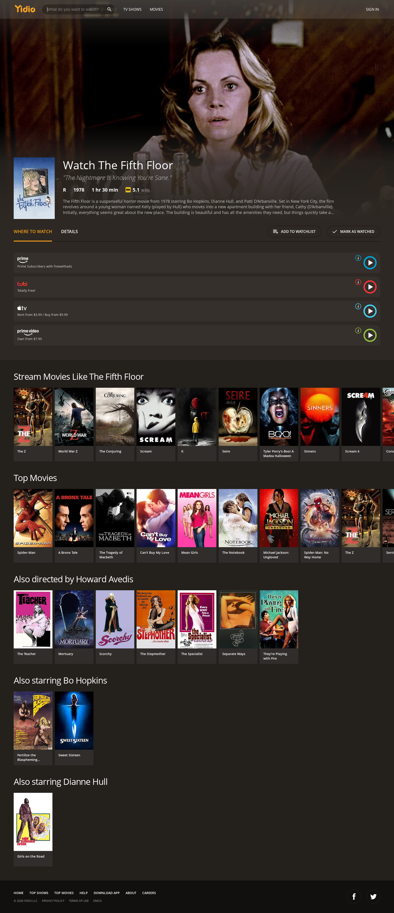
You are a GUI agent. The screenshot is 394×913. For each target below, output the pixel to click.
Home (18, 893)
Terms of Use (79, 901)
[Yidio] (25, 10)
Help (84, 893)
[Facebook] (354, 897)
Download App (107, 893)
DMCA (97, 901)
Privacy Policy (53, 901)
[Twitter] (373, 897)
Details (69, 231)
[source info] (357, 258)
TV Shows (132, 9)
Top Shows (38, 893)
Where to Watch (33, 231)
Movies (156, 9)
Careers (149, 893)
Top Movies (64, 893)
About (131, 893)
